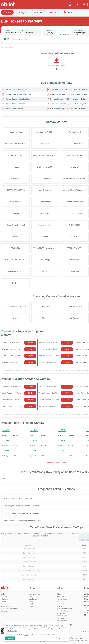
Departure (50, 30)
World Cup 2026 (6, 606)
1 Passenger (80, 32)
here (26, 635)
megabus (32, 604)
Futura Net (32, 606)
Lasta (30, 596)
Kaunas (3, 478)
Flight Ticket (60, 596)
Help (84, 4)
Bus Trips (4, 596)
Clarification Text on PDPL (64, 608)
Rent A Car (60, 601)
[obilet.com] (13, 6)
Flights (23, 12)
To (27, 30)
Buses (8, 12)
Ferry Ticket (60, 604)
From (8, 30)
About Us (59, 606)
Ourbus (31, 601)
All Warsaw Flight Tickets (56, 463)
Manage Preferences (62, 638)
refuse (52, 629)
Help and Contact (62, 620)
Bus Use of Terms (62, 616)
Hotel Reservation (62, 599)
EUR (76, 4)
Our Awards (60, 618)
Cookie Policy (61, 613)
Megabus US (33, 599)
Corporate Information (63, 611)
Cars (54, 12)
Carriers (3, 601)
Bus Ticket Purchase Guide (9, 608)
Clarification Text (12, 631)
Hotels (39, 12)
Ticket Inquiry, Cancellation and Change (64, 624)
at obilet (44, 536)
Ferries (69, 12)
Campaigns (4, 611)
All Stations (4, 599)
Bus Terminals (5, 604)
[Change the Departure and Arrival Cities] (22, 32)
